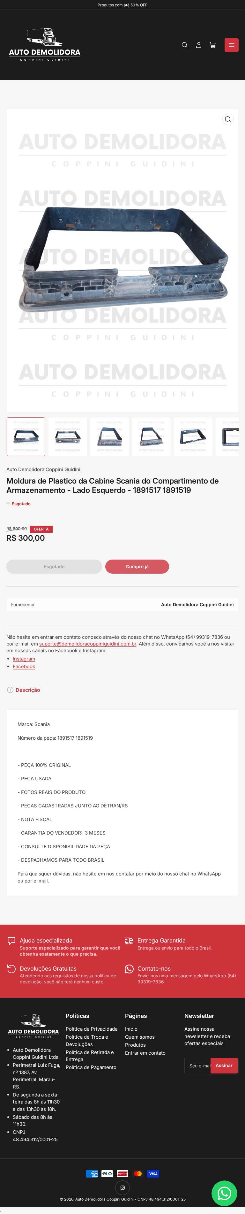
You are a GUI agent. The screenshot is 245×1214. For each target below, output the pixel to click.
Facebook (24, 666)
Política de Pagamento (91, 1067)
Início (131, 1029)
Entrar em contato (145, 1053)
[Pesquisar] (185, 45)
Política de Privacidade (92, 1029)
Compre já (137, 566)
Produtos (135, 1045)
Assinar (224, 1065)
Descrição (28, 690)
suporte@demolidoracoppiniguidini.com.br (87, 644)
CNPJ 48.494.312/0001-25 (161, 1199)
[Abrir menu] (232, 45)
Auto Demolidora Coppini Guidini (43, 469)
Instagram (24, 659)
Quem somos (140, 1037)
